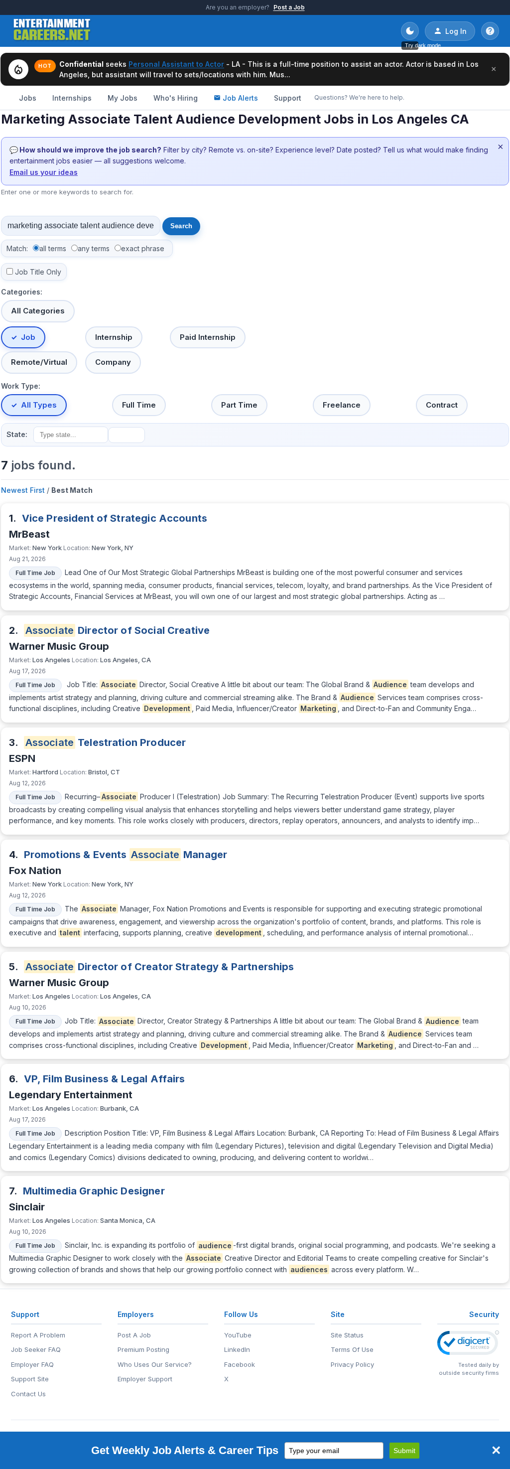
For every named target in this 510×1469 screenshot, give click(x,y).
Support (287, 98)
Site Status (347, 1335)
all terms (52, 248)
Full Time (139, 405)
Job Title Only (38, 272)
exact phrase (142, 248)
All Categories (38, 310)
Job (28, 337)
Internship (113, 337)
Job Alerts (240, 98)
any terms (94, 248)
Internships (72, 98)
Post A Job (134, 1335)
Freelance (342, 405)
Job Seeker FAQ (36, 1349)
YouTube (238, 1335)
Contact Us (28, 1394)
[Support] (490, 31)
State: (16, 434)
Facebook (239, 1364)
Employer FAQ (32, 1364)
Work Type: (20, 386)
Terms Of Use (352, 1349)
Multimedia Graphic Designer (94, 1191)
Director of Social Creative (117, 630)
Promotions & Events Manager (126, 855)
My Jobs (122, 98)
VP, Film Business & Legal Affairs (104, 1079)
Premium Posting (143, 1349)
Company (113, 362)
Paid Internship (208, 337)
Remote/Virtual (39, 362)
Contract (442, 405)
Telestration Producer (105, 742)
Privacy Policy (352, 1364)
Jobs (27, 98)
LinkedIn (237, 1349)
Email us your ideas (43, 172)
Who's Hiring (175, 98)
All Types (39, 405)
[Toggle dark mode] (410, 31)
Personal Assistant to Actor (176, 64)
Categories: (21, 292)
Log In (456, 31)
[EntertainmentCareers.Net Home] (52, 31)
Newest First (23, 490)
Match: (17, 248)
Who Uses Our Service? (155, 1364)
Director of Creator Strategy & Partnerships (159, 967)
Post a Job (289, 7)
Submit (404, 1451)
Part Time (239, 405)
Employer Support (145, 1379)
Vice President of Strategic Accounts (114, 518)
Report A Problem (38, 1335)
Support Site (30, 1379)
